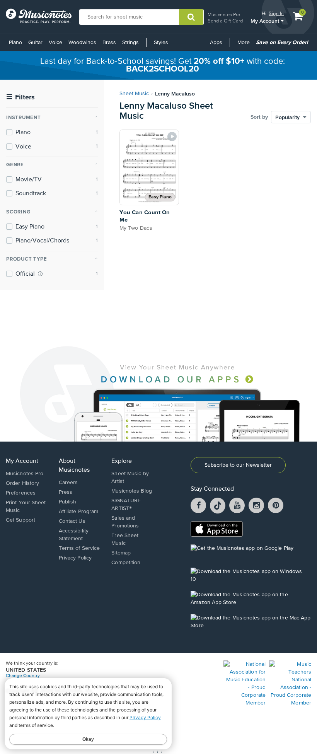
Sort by (259, 117)
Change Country (23, 676)
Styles (161, 42)
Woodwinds (82, 42)
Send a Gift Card (225, 20)
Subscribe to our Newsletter (238, 465)
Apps (216, 42)
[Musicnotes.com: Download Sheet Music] (39, 16)
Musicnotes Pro (224, 14)
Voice (55, 42)
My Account (266, 21)
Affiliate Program (79, 511)
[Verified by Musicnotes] (40, 273)
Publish (68, 502)
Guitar (35, 42)
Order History (22, 483)
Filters (20, 97)
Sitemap (121, 553)
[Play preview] (172, 136)
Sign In (276, 13)
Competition (125, 562)
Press (66, 492)
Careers (68, 482)
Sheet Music (134, 93)
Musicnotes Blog (131, 491)
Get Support (20, 520)
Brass (109, 42)
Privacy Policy (75, 558)
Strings (130, 42)
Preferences (21, 493)
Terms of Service (79, 548)
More (245, 45)
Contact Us (72, 521)
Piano (15, 42)
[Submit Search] (191, 17)
